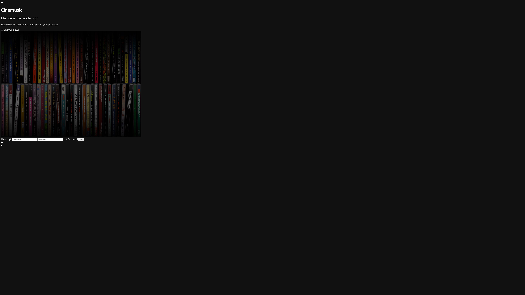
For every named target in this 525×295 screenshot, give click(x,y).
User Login (6, 139)
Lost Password (70, 139)
